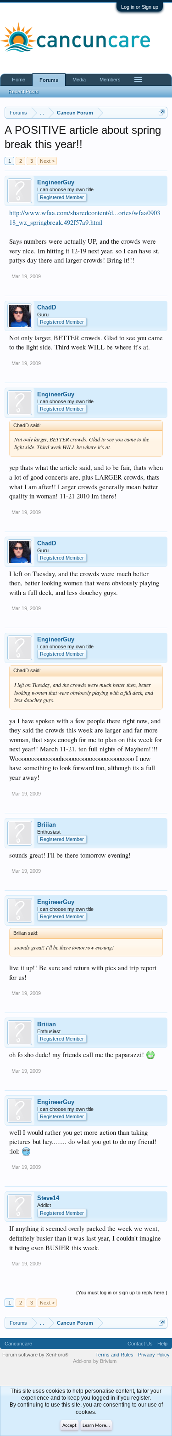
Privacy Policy (154, 1354)
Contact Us (140, 1343)
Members (110, 79)
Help (162, 1343)
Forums (48, 80)
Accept (69, 1425)
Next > (47, 161)
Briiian (46, 824)
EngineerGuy (55, 182)
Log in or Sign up (139, 7)
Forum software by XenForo (35, 1354)
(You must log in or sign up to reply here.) (121, 1292)
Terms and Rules (114, 1354)
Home (18, 79)
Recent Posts (23, 91)
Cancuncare (18, 1343)
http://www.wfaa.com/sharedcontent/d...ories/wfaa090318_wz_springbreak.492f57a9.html (84, 217)
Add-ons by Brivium (95, 1361)
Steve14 (48, 1198)
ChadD (46, 307)
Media (79, 79)
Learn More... (96, 1425)
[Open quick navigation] (162, 112)
